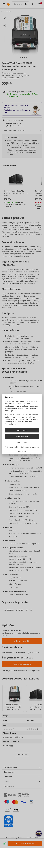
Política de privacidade (30, 447)
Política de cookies (12, 447)
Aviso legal (22, 451)
